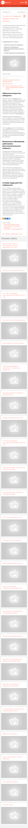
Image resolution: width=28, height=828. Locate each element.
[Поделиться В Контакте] (5, 218)
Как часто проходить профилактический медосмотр (12, 587)
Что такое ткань (8, 805)
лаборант (9, 128)
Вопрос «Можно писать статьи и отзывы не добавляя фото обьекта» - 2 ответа (15, 87)
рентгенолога (19, 113)
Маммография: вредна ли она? (12, 563)
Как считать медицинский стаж (12, 517)
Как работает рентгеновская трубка (14, 320)
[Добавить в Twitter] (9, 218)
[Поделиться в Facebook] (7, 218)
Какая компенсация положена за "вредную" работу (11, 80)
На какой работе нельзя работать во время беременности (13, 710)
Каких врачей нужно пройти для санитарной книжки (13, 493)
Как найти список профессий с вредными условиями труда (12, 660)
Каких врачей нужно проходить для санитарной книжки (14, 468)
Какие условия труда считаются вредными (13, 758)
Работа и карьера (9, 6)
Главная (2, 6)
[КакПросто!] (6, 2)
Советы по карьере (17, 6)
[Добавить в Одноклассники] (3, 218)
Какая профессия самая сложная (13, 343)
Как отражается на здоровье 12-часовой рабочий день (13, 612)
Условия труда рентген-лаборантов (14, 53)
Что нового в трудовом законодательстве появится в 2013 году (14, 295)
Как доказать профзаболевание (13, 636)
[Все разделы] (26, 2)
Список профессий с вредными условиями (12, 226)
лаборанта (15, 98)
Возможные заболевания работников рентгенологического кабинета (14, 48)
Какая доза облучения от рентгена (14, 270)
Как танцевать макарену (10, 782)
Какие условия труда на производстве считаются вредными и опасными (11, 245)
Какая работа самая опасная (11, 224)
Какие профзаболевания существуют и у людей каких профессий (12, 368)
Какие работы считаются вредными (13, 229)
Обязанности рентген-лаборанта (13, 44)
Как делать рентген (7, 83)
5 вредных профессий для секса (13, 418)
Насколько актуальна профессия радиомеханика (13, 394)
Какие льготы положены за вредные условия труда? (11, 685)
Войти (22, 2)
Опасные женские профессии (12, 540)
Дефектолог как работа (10, 734)
